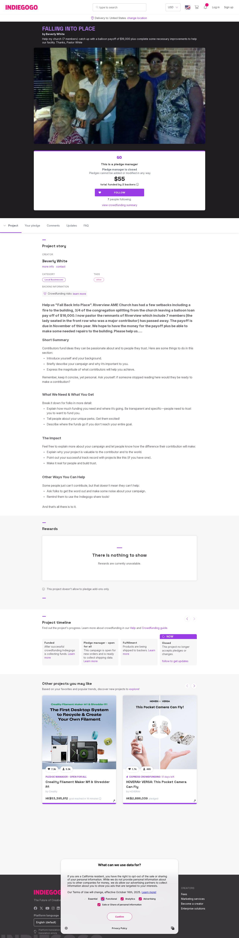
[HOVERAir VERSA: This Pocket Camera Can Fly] (160, 732)
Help (133, 627)
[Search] (97, 7)
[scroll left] (187, 619)
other (99, 279)
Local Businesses (54, 279)
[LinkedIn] (58, 908)
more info (48, 266)
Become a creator (192, 903)
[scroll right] (194, 686)
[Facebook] (35, 908)
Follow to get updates (175, 661)
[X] (41, 908)
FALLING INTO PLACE (68, 28)
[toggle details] (116, 803)
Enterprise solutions (193, 908)
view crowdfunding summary (119, 205)
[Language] (188, 7)
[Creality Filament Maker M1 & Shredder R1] (79, 732)
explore (134, 689)
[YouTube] (47, 908)
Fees (184, 894)
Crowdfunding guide (154, 627)
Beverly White (55, 34)
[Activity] (205, 7)
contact (60, 266)
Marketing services (193, 898)
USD (170, 7)
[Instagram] (53, 908)
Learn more (91, 661)
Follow (119, 192)
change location (137, 18)
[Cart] (197, 7)
